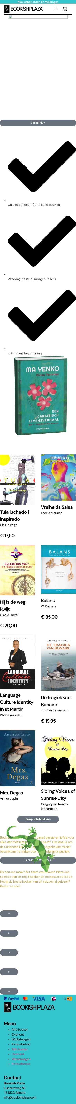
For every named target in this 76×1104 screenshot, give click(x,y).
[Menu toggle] (55, 9)
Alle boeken (20, 1030)
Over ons (18, 1034)
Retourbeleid (21, 1044)
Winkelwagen (21, 1039)
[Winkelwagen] (64, 8)
